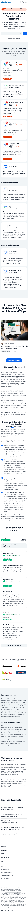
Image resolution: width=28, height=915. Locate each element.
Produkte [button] (4, 850)
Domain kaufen (13, 63)
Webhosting (12, 123)
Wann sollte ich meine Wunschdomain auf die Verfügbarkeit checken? (12, 828)
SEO (10, 206)
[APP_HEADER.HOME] (7, 2)
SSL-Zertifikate (13, 251)
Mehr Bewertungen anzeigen (14, 645)
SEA (10, 225)
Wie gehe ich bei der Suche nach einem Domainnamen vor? (11, 821)
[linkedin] (12, 910)
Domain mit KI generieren (14, 38)
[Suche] (20, 2)
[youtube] (8, 910)
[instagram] (5, 910)
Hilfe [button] (2, 854)
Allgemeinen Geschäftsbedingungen (13, 892)
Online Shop (13, 166)
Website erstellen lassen (17, 86)
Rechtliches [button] (5, 857)
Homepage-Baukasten (16, 102)
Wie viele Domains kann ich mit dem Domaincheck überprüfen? (11, 815)
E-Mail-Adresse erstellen (14, 144)
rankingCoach (13, 189)
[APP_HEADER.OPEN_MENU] (25, 2)
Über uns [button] (4, 847)
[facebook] (2, 910)
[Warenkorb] (23, 2)
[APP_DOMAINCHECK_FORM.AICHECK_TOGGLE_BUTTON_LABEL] (20, 33)
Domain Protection (15, 270)
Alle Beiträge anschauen (14, 360)
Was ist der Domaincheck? (9, 834)
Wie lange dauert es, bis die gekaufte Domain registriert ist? (12, 808)
